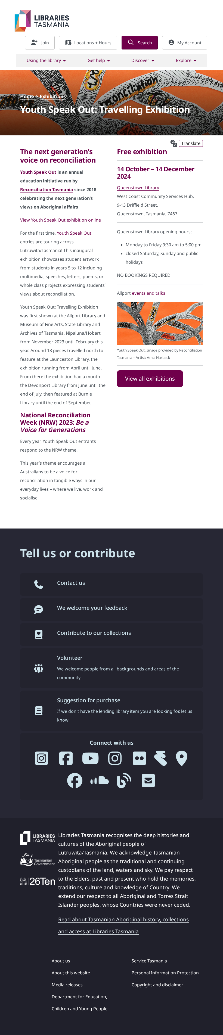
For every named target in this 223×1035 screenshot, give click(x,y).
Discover (140, 60)
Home (27, 96)
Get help (96, 60)
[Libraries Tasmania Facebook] (65, 760)
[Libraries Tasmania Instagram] (41, 760)
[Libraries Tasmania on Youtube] (90, 760)
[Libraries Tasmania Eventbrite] (160, 760)
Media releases (67, 985)
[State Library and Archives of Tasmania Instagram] (114, 760)
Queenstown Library (138, 188)
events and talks (148, 293)
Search (144, 43)
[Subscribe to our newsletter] (148, 782)
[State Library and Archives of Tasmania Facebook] (74, 782)
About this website (71, 973)
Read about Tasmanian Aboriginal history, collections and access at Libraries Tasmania (123, 925)
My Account (189, 43)
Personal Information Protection (165, 973)
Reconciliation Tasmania (46, 189)
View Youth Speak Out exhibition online (60, 220)
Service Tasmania (149, 961)
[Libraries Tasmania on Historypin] (181, 760)
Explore (183, 60)
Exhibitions (53, 96)
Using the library (44, 60)
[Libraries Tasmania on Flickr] (139, 760)
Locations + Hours (93, 43)
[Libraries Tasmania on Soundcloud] (99, 782)
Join (44, 43)
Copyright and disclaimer (157, 985)
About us (61, 961)
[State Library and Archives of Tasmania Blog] (123, 782)
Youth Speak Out (38, 172)
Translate (190, 143)
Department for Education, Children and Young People (79, 1003)
